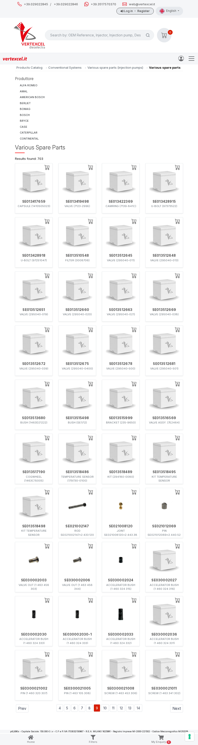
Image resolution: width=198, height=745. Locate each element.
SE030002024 (120, 580)
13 (129, 708)
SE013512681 (164, 364)
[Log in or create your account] (182, 58)
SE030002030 (34, 634)
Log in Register (136, 11)
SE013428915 (164, 201)
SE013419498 (77, 201)
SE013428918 (33, 255)
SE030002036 (164, 634)
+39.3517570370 (103, 4)
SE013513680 (33, 418)
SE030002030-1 (77, 634)
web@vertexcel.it (142, 4)
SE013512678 (120, 364)
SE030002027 (164, 580)
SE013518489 (120, 472)
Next (176, 708)
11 (113, 708)
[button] (164, 35)
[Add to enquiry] (47, 167)
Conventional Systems (65, 67)
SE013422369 (121, 201)
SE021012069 (164, 526)
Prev (22, 708)
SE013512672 (33, 364)
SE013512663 (120, 310)
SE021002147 (77, 526)
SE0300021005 (77, 688)
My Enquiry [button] (160, 742)
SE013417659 (33, 201)
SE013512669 (164, 310)
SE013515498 (77, 418)
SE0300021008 (120, 688)
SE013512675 (77, 364)
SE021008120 (121, 526)
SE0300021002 (33, 688)
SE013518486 (77, 472)
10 (105, 708)
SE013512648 (164, 255)
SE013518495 (164, 472)
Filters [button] (93, 742)
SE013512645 (120, 255)
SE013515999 (121, 418)
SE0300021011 (164, 688)
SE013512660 (77, 310)
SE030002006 (77, 580)
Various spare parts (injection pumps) (115, 67)
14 (138, 708)
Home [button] (31, 742)
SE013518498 (33, 526)
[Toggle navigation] (191, 58)
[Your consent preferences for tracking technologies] (189, 736)
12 (121, 708)
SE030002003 (34, 580)
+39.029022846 (66, 4)
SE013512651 (33, 310)
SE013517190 (33, 472)
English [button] (171, 11)
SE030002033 (120, 634)
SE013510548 (77, 255)
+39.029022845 (36, 4)
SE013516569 (164, 418)
